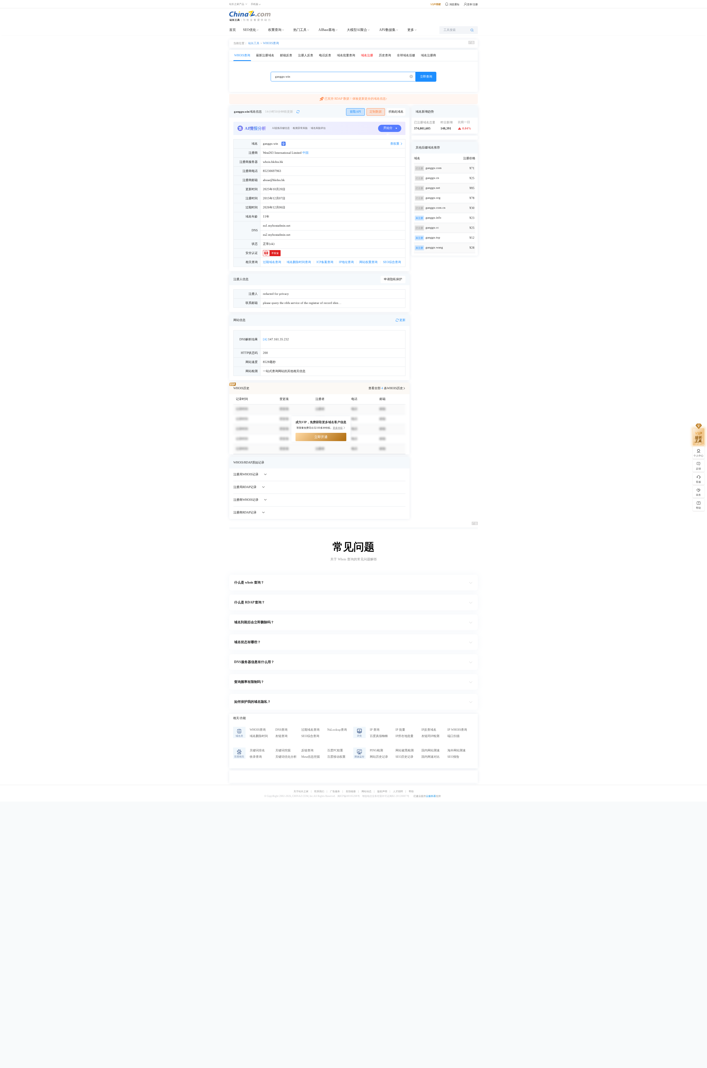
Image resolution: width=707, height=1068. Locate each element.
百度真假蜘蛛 (379, 736)
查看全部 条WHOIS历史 (385, 388)
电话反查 (325, 55)
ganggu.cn (432, 177)
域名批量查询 (346, 55)
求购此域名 (395, 111)
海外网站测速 (456, 750)
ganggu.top (433, 237)
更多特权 (338, 427)
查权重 (394, 143)
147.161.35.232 (276, 339)
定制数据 (376, 111)
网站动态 (366, 791)
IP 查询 (374, 729)
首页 (232, 30)
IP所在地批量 (404, 736)
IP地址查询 (346, 262)
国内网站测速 (430, 750)
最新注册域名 (265, 55)
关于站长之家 (301, 791)
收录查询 (256, 756)
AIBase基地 (326, 30)
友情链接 (351, 791)
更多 (410, 30)
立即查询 (426, 76)
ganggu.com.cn (435, 207)
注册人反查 (305, 55)
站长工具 (253, 43)
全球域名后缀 (406, 55)
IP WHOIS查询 (457, 729)
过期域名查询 (272, 262)
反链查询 (307, 750)
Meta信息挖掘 (310, 756)
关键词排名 (257, 750)
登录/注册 (472, 4)
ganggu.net (433, 187)
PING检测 (376, 750)
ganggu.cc (432, 227)
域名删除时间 (259, 736)
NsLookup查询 (337, 729)
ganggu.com (434, 167)
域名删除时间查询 (299, 262)
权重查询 (274, 30)
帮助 (411, 791)
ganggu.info (433, 217)
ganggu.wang (434, 247)
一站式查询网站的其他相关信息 (284, 371)
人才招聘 (398, 791)
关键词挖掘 (283, 750)
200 (265, 352)
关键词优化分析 (286, 756)
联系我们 (319, 791)
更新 (402, 320)
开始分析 (387, 129)
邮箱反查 (286, 55)
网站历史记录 (379, 756)
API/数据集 (387, 30)
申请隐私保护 (393, 279)
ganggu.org (433, 197)
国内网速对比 (430, 756)
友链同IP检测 (430, 736)
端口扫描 (453, 736)
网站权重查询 (368, 262)
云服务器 (431, 796)
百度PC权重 (335, 750)
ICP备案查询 (324, 262)
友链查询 (281, 736)
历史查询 (385, 55)
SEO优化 (249, 30)
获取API (355, 111)
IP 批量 (400, 729)
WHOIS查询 (271, 43)
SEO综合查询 (392, 262)
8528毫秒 (269, 362)
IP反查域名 (428, 729)
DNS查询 (281, 729)
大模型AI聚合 (357, 30)
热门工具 (300, 30)
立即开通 (321, 437)
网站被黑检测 (404, 750)
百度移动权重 (336, 756)
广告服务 (335, 791)
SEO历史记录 (404, 756)
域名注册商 (428, 55)
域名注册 (367, 55)
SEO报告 (453, 756)
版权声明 (382, 791)
